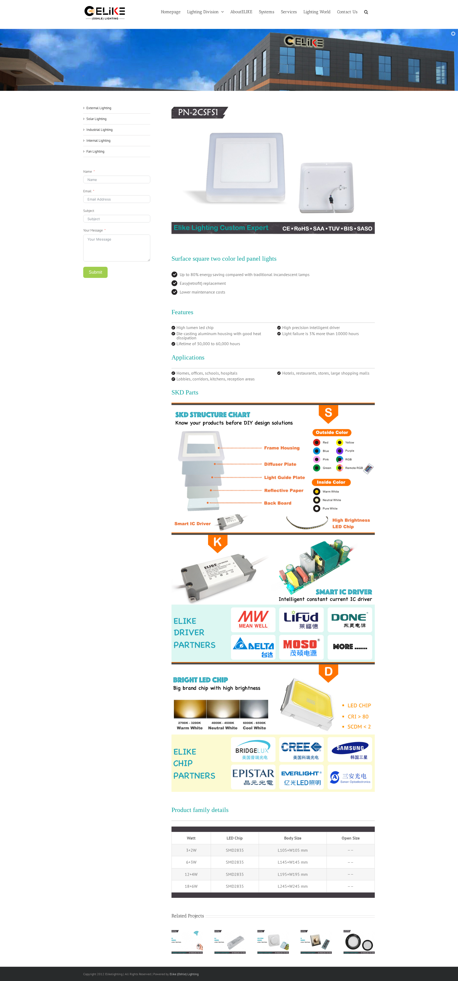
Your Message (93, 230)
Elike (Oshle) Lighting (184, 974)
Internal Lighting (98, 140)
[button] (366, 11)
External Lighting (98, 108)
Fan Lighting (95, 151)
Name (87, 171)
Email (87, 191)
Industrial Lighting (99, 129)
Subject (88, 210)
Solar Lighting (96, 119)
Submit (95, 272)
